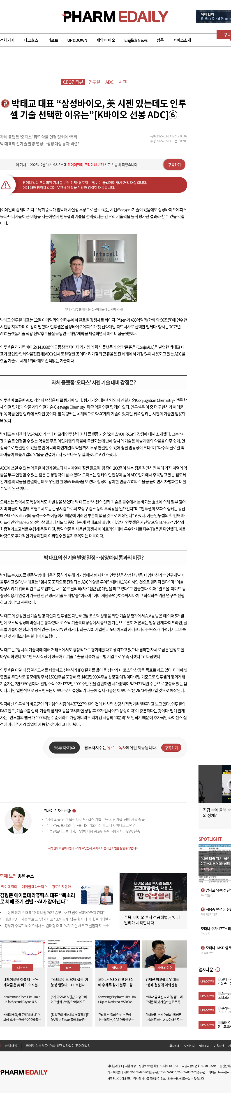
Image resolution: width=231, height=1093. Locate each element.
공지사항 (11, 1045)
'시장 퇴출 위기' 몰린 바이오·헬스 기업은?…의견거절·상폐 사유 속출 (95, 819)
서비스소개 (182, 40)
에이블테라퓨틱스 (34, 886)
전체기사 (7, 40)
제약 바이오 (105, 40)
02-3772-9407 (168, 1072)
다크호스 (31, 40)
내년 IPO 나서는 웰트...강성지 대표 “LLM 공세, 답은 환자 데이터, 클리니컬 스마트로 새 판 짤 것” (72, 919)
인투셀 (94, 82)
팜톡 (160, 40)
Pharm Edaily (24, 1072)
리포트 (52, 40)
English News (136, 40)
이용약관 (219, 1046)
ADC (109, 82)
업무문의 (204, 1046)
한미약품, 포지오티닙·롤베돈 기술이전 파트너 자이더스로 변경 (91, 825)
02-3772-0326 (138, 1072)
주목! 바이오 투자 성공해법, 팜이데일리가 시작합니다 (152, 920)
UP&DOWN (77, 40)
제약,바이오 (164, 967)
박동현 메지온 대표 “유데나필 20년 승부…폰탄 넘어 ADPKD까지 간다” (54, 912)
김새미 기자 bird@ (57, 810)
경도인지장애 (61, 886)
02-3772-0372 (185, 1072)
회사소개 (174, 1046)
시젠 (122, 82)
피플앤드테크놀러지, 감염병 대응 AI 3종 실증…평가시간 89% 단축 (93, 831)
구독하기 (174, 164)
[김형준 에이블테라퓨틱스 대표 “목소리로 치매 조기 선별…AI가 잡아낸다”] (97, 894)
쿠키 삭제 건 (34, 1045)
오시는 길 (189, 1046)
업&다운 (117, 967)
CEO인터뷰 (73, 82)
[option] (61, 1045)
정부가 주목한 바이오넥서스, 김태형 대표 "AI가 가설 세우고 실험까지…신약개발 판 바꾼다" (69, 925)
